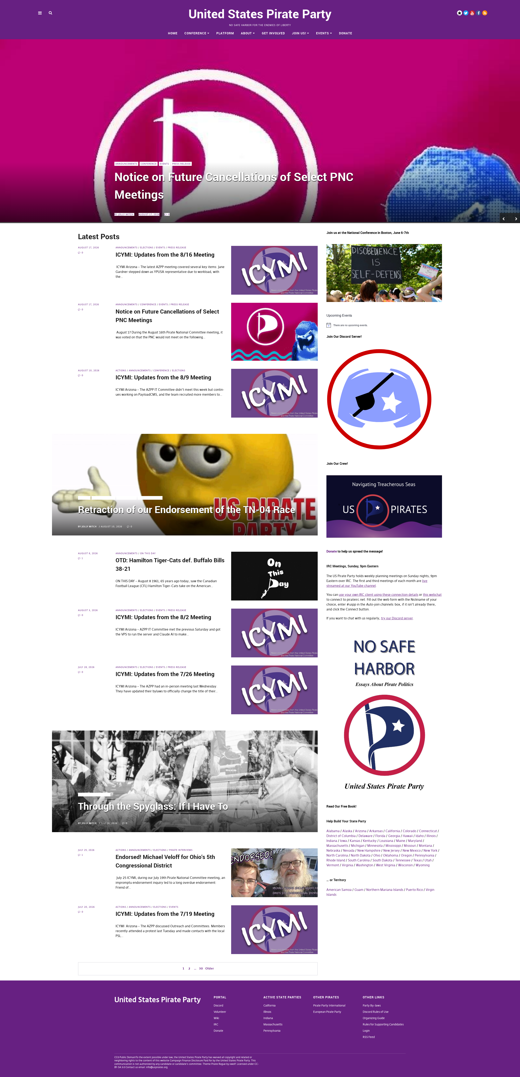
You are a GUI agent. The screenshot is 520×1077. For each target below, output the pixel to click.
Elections (180, 181)
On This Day (148, 553)
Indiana (331, 841)
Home (173, 33)
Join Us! (299, 33)
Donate (345, 33)
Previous (505, 218)
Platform (225, 33)
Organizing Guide (374, 1018)
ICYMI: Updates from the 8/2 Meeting (163, 617)
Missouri (410, 846)
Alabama (333, 831)
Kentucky (370, 841)
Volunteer (220, 1012)
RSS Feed (369, 1037)
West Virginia (385, 865)
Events (322, 33)
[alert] (384, 325)
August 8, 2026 (88, 553)
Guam (358, 890)
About (246, 33)
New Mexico (412, 850)
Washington (364, 865)
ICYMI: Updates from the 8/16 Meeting (165, 254)
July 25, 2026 (86, 850)
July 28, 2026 (86, 667)
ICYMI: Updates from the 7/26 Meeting (165, 674)
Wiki (216, 1018)
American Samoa (339, 890)
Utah (428, 860)
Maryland (415, 841)
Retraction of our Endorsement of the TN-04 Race (186, 509)
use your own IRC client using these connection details (378, 595)
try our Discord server (397, 618)
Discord (459, 12)
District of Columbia (341, 836)
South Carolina (359, 860)
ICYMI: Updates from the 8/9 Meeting (213, 194)
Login (366, 1030)
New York (430, 850)
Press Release (177, 247)
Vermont (332, 865)
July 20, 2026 (86, 906)
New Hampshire (368, 850)
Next (515, 218)
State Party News (150, 497)
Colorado (409, 831)
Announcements (140, 181)
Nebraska (333, 850)
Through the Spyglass (94, 794)
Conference (195, 33)
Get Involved (273, 33)
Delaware (366, 836)
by (123, 214)
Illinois (431, 836)
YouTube (472, 12)
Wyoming (423, 865)
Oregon (406, 855)
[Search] (50, 12)
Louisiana (386, 841)
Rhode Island (335, 860)
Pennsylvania (424, 855)
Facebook (478, 12)
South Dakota (382, 860)
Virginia (347, 865)
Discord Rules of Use (376, 1012)
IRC (216, 1024)
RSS (484, 12)
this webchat (432, 595)
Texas (417, 860)
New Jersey (391, 850)
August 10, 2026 (149, 214)
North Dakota (360, 855)
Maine (400, 841)
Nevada (348, 850)
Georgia (394, 836)
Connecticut (428, 831)
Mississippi (393, 846)
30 (200, 968)
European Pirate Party (327, 1012)
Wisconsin (405, 865)
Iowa (343, 841)
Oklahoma (390, 855)
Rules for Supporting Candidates (383, 1024)
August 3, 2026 (88, 610)
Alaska (347, 831)
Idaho (420, 836)
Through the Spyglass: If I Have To (153, 806)
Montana (425, 846)
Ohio (376, 855)
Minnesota (375, 846)
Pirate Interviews (181, 850)
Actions (120, 181)
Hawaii (408, 836)
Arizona (360, 831)
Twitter (465, 12)
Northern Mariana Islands (384, 890)
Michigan (357, 846)
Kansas (355, 841)
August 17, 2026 (88, 247)
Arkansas (376, 831)
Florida (380, 836)
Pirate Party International (329, 1005)
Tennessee (403, 860)
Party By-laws (372, 1005)
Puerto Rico (414, 890)
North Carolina (337, 855)
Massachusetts (337, 846)
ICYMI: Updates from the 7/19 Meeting (165, 913)
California (393, 831)
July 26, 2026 (109, 823)
